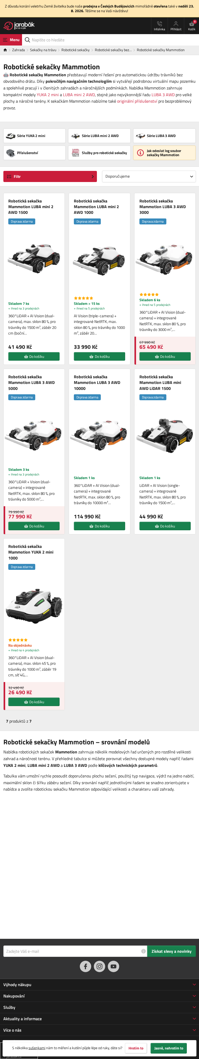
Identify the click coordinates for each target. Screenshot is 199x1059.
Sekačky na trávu (43, 49)
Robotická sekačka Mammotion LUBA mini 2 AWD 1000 (96, 206)
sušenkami (37, 1047)
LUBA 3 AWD (163, 95)
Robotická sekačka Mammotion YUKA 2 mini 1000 (30, 552)
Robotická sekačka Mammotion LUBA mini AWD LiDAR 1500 (160, 382)
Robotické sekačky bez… (113, 49)
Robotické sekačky (75, 49)
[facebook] (85, 966)
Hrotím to (136, 1048)
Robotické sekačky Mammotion (161, 49)
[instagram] (99, 966)
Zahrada (18, 49)
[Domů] (7, 50)
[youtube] (113, 966)
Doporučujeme (117, 176)
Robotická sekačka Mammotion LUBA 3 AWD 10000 (97, 382)
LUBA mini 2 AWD (79, 95)
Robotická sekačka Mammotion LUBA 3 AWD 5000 (31, 382)
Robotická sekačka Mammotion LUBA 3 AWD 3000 (162, 206)
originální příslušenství (137, 101)
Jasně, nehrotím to (168, 1048)
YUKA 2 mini (48, 95)
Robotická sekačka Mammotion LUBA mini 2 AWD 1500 (30, 206)
